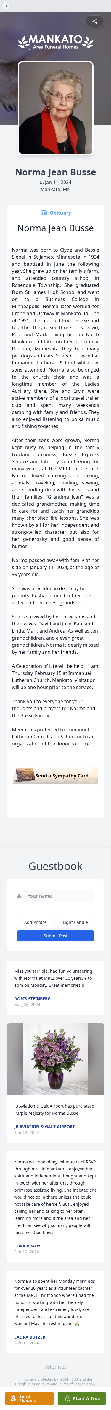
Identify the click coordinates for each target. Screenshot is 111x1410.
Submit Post (55, 936)
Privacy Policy (39, 1383)
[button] (55, 1059)
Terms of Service (72, 1383)
